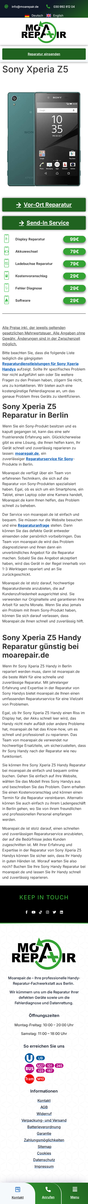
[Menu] (74, 1189)
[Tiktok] (40, 912)
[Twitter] (54, 912)
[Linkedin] (61, 912)
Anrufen (48, 1197)
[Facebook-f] (26, 912)
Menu (74, 1197)
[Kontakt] (17, 1189)
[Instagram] (47, 912)
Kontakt (18, 1197)
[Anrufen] (48, 1189)
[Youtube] (33, 912)
